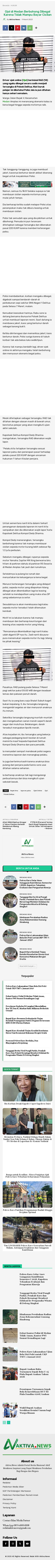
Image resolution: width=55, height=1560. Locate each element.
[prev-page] (4, 1422)
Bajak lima (14, 791)
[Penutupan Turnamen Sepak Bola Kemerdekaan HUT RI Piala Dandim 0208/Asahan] (10, 1391)
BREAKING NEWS (26, 877)
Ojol (25, 80)
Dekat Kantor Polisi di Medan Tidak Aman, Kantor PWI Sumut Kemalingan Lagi (25, 997)
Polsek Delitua (9, 794)
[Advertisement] (27, 138)
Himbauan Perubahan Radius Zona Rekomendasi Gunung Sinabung (34, 919)
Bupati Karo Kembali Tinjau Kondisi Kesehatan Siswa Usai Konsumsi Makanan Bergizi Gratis (34, 955)
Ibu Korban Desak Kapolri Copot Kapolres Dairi (27, 1103)
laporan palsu (26, 791)
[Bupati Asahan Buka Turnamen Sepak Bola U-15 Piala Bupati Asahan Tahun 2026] (10, 1372)
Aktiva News (14, 19)
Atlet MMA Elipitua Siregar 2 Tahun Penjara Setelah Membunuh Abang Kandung (14, 825)
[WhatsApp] (30, 27)
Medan (6, 101)
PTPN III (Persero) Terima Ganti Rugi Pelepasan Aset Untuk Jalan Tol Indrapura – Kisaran (40, 825)
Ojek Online (38, 791)
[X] (11, 27)
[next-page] (8, 1422)
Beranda (6, 5)
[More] (36, 27)
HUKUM (14, 5)
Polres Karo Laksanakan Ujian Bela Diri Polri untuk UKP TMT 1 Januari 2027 (34, 937)
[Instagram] (13, 1544)
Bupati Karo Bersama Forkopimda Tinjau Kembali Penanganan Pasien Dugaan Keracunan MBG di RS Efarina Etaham (28, 1020)
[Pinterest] (17, 27)
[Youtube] (27, 1544)
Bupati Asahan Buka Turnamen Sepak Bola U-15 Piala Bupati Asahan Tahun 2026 (34, 1373)
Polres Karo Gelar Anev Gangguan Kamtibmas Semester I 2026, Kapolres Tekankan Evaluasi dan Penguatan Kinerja (36, 884)
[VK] (23, 27)
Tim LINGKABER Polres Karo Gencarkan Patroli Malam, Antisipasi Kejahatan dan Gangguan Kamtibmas (27, 1247)
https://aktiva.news (27, 857)
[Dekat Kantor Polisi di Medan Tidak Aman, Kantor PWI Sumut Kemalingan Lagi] (10, 1335)
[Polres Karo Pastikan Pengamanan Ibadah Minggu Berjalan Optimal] (27, 1194)
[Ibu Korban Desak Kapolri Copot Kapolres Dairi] (27, 1088)
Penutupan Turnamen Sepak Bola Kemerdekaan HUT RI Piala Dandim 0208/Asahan (35, 1392)
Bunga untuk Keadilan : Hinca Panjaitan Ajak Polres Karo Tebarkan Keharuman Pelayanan (27, 1175)
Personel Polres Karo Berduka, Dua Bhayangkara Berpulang (22, 1041)
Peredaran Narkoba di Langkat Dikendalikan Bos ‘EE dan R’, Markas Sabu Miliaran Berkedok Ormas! (27, 1008)
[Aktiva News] (5, 19)
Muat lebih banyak (27, 966)
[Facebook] (5, 27)
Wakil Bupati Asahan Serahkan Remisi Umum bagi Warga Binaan (35, 1410)
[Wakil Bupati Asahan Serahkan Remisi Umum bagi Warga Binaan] (10, 1410)
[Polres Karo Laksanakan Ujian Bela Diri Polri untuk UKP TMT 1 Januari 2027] (10, 936)
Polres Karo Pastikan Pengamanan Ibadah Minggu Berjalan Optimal (27, 1211)
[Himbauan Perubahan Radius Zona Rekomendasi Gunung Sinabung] (10, 918)
